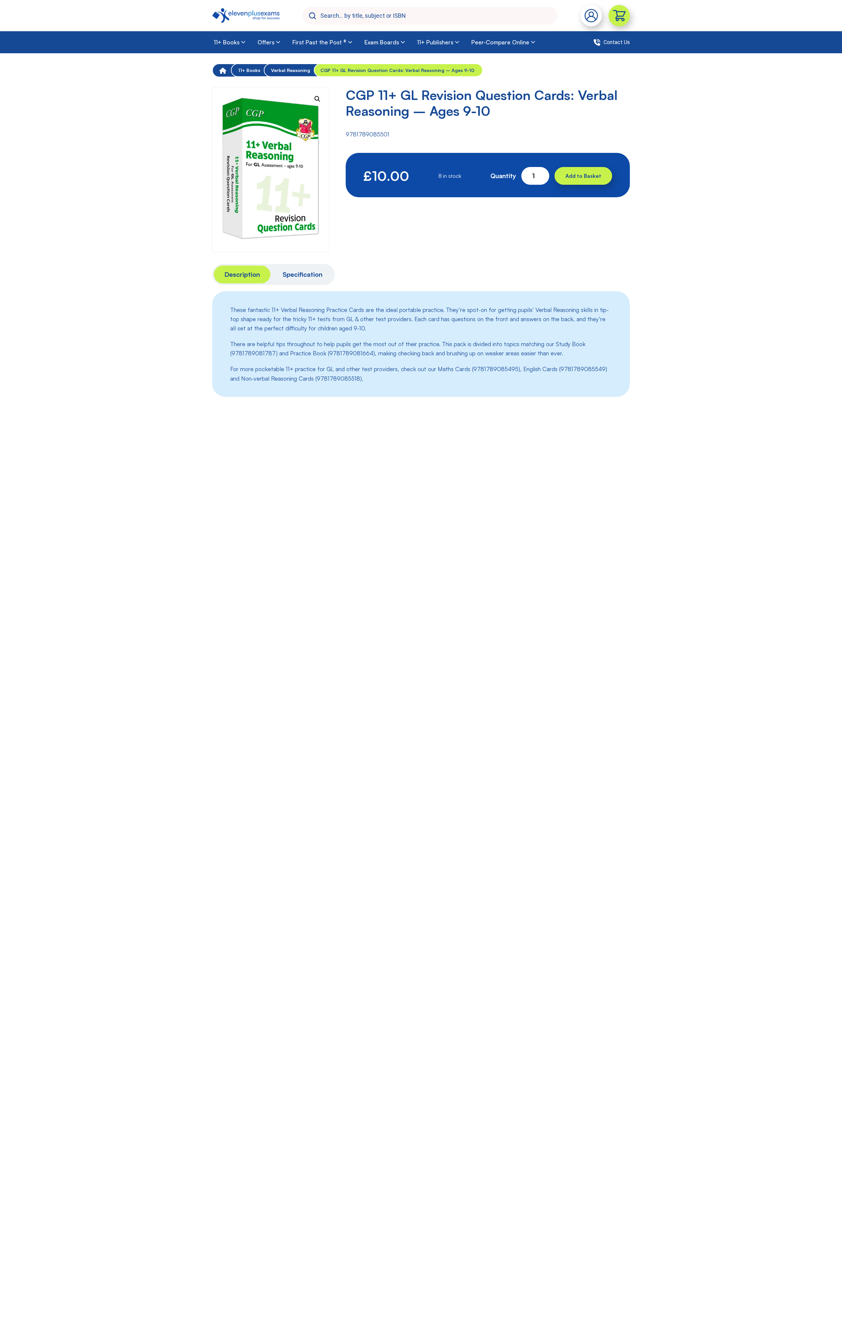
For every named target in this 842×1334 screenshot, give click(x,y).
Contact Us (617, 42)
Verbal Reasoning (290, 70)
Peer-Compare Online (500, 42)
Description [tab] (242, 274)
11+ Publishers (435, 42)
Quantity (503, 176)
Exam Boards (381, 42)
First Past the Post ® (319, 42)
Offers (266, 42)
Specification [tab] (303, 274)
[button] (317, 99)
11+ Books (226, 42)
